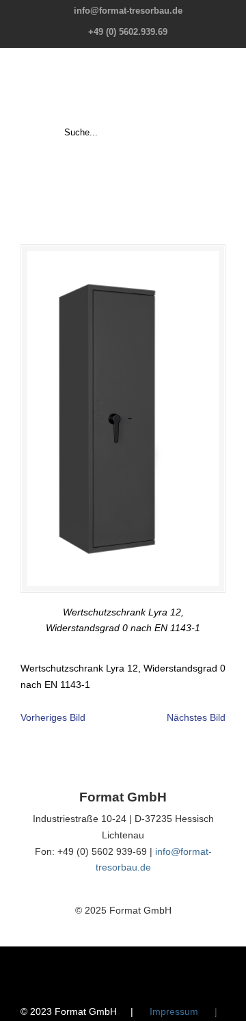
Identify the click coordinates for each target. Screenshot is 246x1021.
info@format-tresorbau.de (128, 10)
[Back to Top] (229, 1004)
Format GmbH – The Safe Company (123, 86)
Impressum (174, 1011)
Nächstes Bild (196, 717)
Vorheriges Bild (52, 717)
